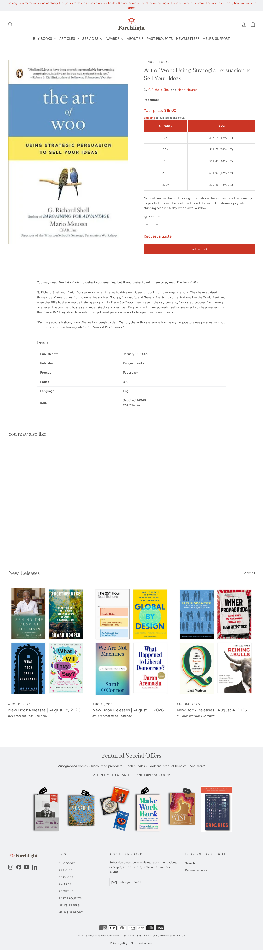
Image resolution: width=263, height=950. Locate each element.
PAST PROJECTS (160, 39)
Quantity (152, 217)
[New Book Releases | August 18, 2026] (47, 642)
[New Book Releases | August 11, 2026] (131, 642)
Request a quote (158, 236)
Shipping (149, 117)
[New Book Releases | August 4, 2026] (216, 642)
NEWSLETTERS (188, 39)
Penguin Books (157, 62)
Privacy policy (119, 943)
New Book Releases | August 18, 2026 (44, 710)
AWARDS (113, 39)
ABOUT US (135, 39)
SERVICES (90, 39)
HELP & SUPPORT (216, 39)
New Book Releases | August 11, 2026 (128, 710)
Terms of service (142, 943)
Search (190, 863)
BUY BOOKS (43, 39)
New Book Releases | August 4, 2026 (212, 710)
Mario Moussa (187, 90)
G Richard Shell (159, 90)
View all (249, 573)
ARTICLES (67, 39)
